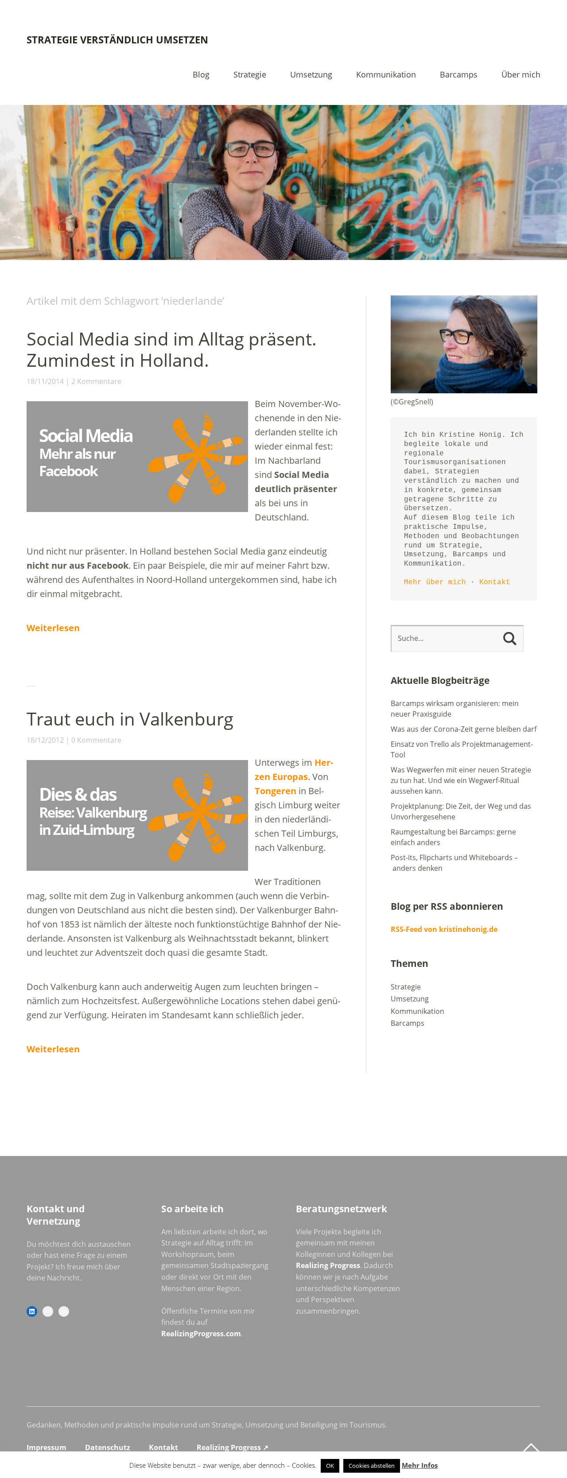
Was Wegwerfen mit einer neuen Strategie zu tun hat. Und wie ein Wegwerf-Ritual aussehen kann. (461, 780)
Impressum (46, 1447)
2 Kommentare (96, 381)
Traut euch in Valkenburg (130, 718)
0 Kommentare (96, 740)
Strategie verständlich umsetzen (117, 39)
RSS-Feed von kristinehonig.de (444, 929)
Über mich (520, 75)
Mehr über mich (435, 582)
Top (531, 1448)
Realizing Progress (328, 1265)
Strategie (249, 75)
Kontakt (494, 582)
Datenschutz (107, 1447)
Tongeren (275, 791)
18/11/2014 (45, 381)
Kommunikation (386, 75)
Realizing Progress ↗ (232, 1447)
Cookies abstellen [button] (372, 1466)
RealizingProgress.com (201, 1333)
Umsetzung (311, 75)
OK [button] (330, 1466)
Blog (201, 75)
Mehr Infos (420, 1465)
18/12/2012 (45, 740)
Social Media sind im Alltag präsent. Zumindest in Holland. (172, 349)
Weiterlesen (53, 628)
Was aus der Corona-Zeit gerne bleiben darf (463, 729)
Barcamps (459, 75)
